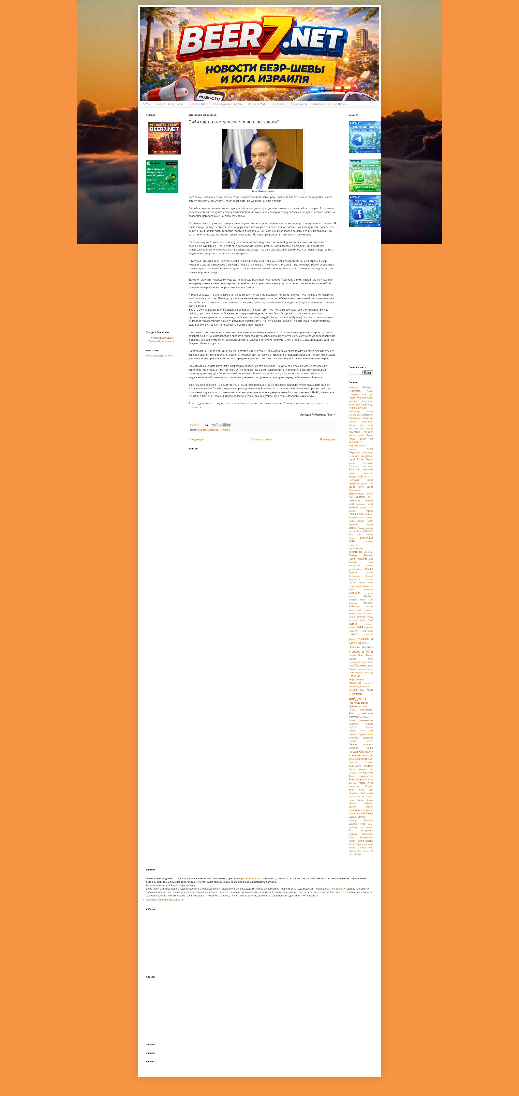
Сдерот (353, 741)
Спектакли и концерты (227, 104)
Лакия (352, 558)
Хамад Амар (366, 783)
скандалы (368, 744)
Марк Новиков (361, 589)
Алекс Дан (367, 394)
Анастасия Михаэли (361, 432)
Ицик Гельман (366, 517)
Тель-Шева (355, 765)
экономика (355, 810)
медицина (354, 593)
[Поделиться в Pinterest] (228, 425)
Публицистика (358, 706)
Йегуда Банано (365, 528)
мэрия (353, 623)
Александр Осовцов (361, 418)
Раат (351, 713)
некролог (353, 631)
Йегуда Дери (355, 531)
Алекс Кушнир (357, 397)
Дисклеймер (299, 104)
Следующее (197, 439)
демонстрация (356, 493)
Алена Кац (356, 425)
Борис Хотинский (361, 463)
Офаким (360, 665)
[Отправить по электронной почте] (213, 425)
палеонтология (365, 669)
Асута (370, 449)
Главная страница (261, 439)
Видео (352, 473)
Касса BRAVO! (257, 104)
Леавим (362, 558)
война (362, 476)
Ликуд (362, 582)
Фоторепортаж (357, 779)
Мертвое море (357, 599)
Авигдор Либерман (209, 430)
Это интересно (361, 830)
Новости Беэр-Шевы (169, 104)
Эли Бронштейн (357, 813)
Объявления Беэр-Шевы (329, 104)
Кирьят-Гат (366, 538)
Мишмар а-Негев (364, 613)
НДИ (360, 627)
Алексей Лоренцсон (361, 421)
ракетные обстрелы (361, 715)
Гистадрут (354, 479)
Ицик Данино (356, 521)
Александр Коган (361, 411)
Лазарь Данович (361, 555)
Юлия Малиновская (361, 840)
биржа (352, 459)
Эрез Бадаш (366, 827)
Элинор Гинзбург (361, 820)
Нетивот (353, 634)
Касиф (352, 538)
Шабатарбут (366, 793)
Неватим (368, 627)
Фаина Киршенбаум (361, 776)
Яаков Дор (354, 844)
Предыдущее (328, 439)
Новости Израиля (361, 647)
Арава (370, 435)
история (353, 517)
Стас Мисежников (358, 759)
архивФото (355, 442)
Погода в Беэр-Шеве (161, 337)
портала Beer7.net (249, 878)
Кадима (369, 534)
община (353, 655)
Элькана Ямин (357, 824)
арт (371, 438)
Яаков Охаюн (366, 844)
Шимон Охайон (361, 803)
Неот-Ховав (367, 631)
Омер (364, 662)
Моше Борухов (357, 616)
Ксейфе (369, 552)
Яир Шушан (363, 851)
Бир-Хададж (367, 456)
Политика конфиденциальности (164, 899)
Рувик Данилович (361, 734)
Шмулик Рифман (361, 807)
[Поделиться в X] (221, 425)
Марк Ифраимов (364, 586)
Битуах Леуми (364, 459)
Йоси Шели (355, 534)
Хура (362, 789)
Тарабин (368, 762)
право (370, 690)
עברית (146, 104)
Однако (352, 659)
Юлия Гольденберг (361, 837)
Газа (370, 476)
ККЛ (351, 541)
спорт (369, 755)
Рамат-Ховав (366, 720)
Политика (224, 430)
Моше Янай (366, 620)
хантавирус (354, 786)
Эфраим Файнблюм (361, 834)
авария (353, 387)
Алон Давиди (366, 429)
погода (369, 672)
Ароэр (362, 438)
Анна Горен (356, 435)
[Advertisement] (162, 263)
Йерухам (368, 531)
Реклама (279, 104)
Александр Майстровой (361, 415)
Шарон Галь (354, 796)
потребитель (356, 689)
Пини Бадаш (356, 672)
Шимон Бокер (365, 800)
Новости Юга (198, 104)
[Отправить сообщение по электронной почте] (206, 424)
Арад (352, 438)
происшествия (358, 702)
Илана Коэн (367, 514)
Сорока (353, 747)
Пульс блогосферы (361, 709)
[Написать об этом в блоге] (217, 425)
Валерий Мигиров (361, 469)
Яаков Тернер (357, 847)
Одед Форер (365, 655)
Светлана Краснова (361, 737)
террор (368, 765)
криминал (355, 551)
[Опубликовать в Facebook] (225, 425)
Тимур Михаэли (358, 769)
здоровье (361, 504)
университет (365, 772)
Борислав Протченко (361, 466)
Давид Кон (367, 483)
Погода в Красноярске (161, 341)
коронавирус (356, 548)
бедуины (354, 452)
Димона (360, 497)
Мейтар (368, 596)
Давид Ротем (356, 487)
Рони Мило (366, 731)
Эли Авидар (367, 810)
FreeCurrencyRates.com (159, 355)
